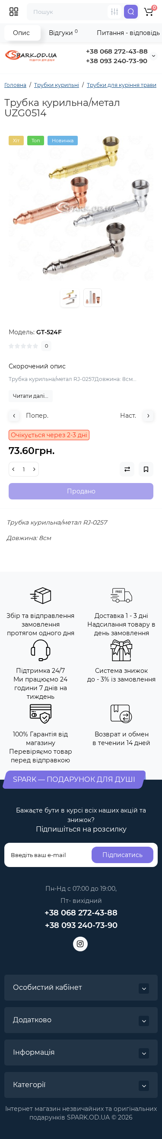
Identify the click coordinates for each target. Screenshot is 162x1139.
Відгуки (63, 33)
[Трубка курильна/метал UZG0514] (81, 208)
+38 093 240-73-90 (116, 61)
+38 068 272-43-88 (117, 51)
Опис (21, 33)
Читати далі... (30, 396)
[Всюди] (114, 12)
